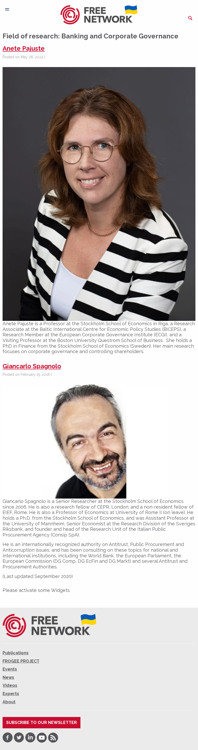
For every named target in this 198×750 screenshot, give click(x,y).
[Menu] (7, 9)
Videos (10, 685)
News (8, 677)
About (9, 701)
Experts (11, 693)
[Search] (190, 18)
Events (10, 669)
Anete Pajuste (24, 48)
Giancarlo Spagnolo (32, 366)
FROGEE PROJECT (21, 661)
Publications (16, 652)
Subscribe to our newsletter (41, 722)
